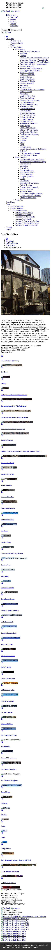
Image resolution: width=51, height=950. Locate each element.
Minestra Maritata (26, 189)
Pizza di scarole (26, 191)
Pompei (23, 56)
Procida (23, 140)
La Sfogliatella (25, 164)
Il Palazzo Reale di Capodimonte (32, 90)
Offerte (8, 230)
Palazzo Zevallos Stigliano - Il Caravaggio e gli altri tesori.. (31, 69)
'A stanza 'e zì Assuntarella (25, 217)
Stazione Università (27, 75)
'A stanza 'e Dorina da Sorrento (26, 223)
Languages (12, 15)
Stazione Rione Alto (27, 96)
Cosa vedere (19, 49)
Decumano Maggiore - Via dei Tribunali (35, 62)
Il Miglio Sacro (25, 147)
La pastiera (24, 166)
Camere (9, 204)
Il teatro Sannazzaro (27, 113)
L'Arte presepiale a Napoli (30, 153)
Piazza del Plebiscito (27, 81)
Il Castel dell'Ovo (26, 121)
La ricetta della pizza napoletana (32, 160)
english (13, 19)
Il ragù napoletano (26, 177)
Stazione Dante (25, 87)
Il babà (22, 179)
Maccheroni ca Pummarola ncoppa (33, 162)
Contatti (9, 227)
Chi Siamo (10, 39)
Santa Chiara (25, 136)
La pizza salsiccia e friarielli (30, 196)
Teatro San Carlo (26, 107)
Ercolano (23, 54)
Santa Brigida (25, 126)
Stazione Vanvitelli (27, 83)
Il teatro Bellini (25, 111)
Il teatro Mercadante (27, 109)
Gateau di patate (26, 185)
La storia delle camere (18, 210)
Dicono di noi (15, 41)
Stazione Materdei (26, 66)
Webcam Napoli (16, 43)
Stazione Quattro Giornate (29, 100)
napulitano (14, 26)
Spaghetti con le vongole (29, 187)
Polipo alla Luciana (27, 172)
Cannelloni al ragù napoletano (31, 193)
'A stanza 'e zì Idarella (23, 219)
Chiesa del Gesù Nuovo (29, 130)
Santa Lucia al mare (27, 98)
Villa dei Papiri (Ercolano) (29, 51)
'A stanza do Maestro (23, 215)
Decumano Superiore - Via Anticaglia (34, 60)
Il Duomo (23, 138)
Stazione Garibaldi (27, 73)
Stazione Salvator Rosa (28, 104)
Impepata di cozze (26, 170)
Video (12, 45)
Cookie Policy (32, 947)
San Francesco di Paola (28, 124)
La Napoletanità (16, 47)
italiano (13, 17)
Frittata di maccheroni (28, 198)
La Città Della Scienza (28, 155)
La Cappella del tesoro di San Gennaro (34, 58)
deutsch (13, 24)
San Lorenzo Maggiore (28, 132)
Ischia (22, 143)
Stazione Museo (26, 92)
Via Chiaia (24, 85)
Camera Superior (16, 208)
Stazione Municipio (27, 79)
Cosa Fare (19, 200)
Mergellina (24, 94)
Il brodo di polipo (26, 174)
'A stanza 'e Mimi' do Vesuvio (26, 225)
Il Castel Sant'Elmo (27, 117)
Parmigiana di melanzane (29, 183)
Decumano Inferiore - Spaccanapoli (33, 64)
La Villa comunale (27, 102)
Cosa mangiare (20, 157)
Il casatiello (24, 168)
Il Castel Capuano (26, 119)
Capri (22, 145)
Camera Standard (16, 206)
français (13, 21)
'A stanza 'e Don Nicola (24, 213)
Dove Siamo (10, 202)
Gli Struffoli (24, 181)
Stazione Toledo (26, 77)
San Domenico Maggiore (29, 134)
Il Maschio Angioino (27, 115)
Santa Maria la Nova (27, 128)
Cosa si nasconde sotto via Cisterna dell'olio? (16, 860)
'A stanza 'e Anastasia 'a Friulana (27, 221)
